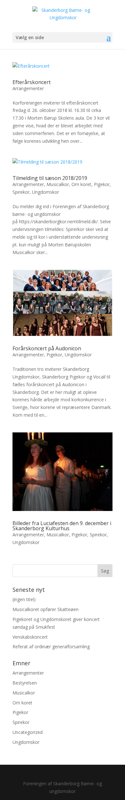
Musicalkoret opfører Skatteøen (46, 609)
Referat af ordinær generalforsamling (51, 646)
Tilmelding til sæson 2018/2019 (50, 178)
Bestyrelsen (25, 683)
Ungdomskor (45, 192)
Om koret (81, 184)
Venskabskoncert (30, 637)
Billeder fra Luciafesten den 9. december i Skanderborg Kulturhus (62, 526)
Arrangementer (28, 88)
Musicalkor (57, 184)
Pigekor (102, 184)
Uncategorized (28, 732)
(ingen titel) (24, 599)
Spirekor (21, 192)
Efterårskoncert (32, 82)
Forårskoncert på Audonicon (47, 348)
